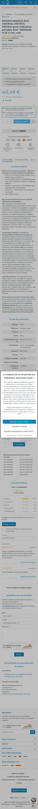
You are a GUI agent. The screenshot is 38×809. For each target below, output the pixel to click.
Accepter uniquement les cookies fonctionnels (20, 431)
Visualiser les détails (19, 426)
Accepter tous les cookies (19, 421)
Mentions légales (12, 435)
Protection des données (24, 435)
